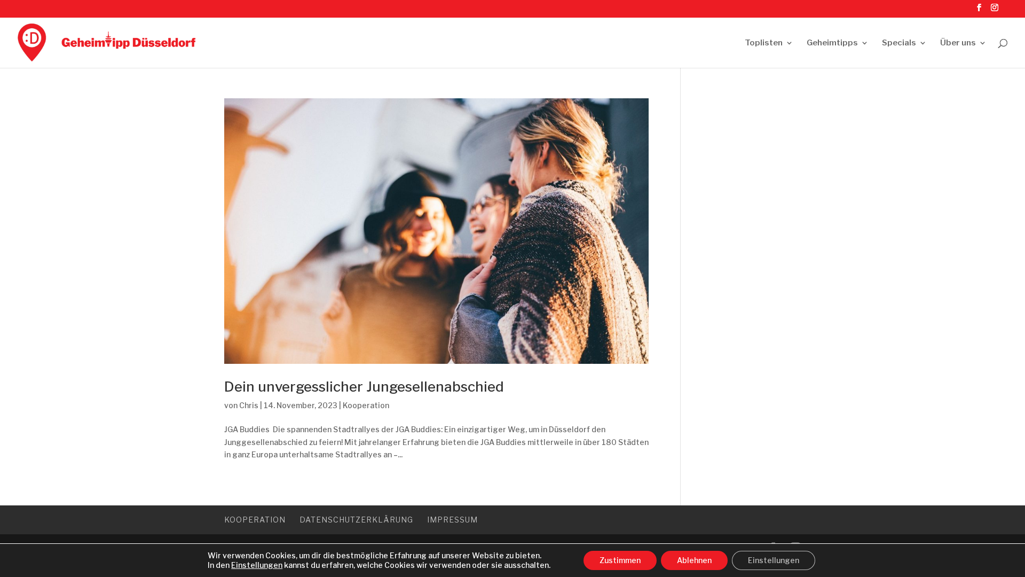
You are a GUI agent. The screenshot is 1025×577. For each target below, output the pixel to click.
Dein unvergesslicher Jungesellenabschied (364, 386)
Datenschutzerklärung (356, 519)
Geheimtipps (832, 43)
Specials (899, 43)
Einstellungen (256, 565)
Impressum (452, 519)
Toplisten (764, 43)
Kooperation (366, 405)
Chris (248, 405)
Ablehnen (694, 560)
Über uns (958, 43)
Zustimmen (620, 560)
